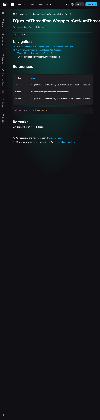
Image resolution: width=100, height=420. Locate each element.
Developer (20, 14)
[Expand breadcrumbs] (28, 14)
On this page (20, 34)
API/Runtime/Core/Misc (62, 47)
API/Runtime (24, 47)
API (14, 47)
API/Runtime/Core (41, 47)
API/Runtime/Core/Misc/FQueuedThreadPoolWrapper (37, 50)
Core (33, 78)
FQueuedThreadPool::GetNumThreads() (35, 53)
